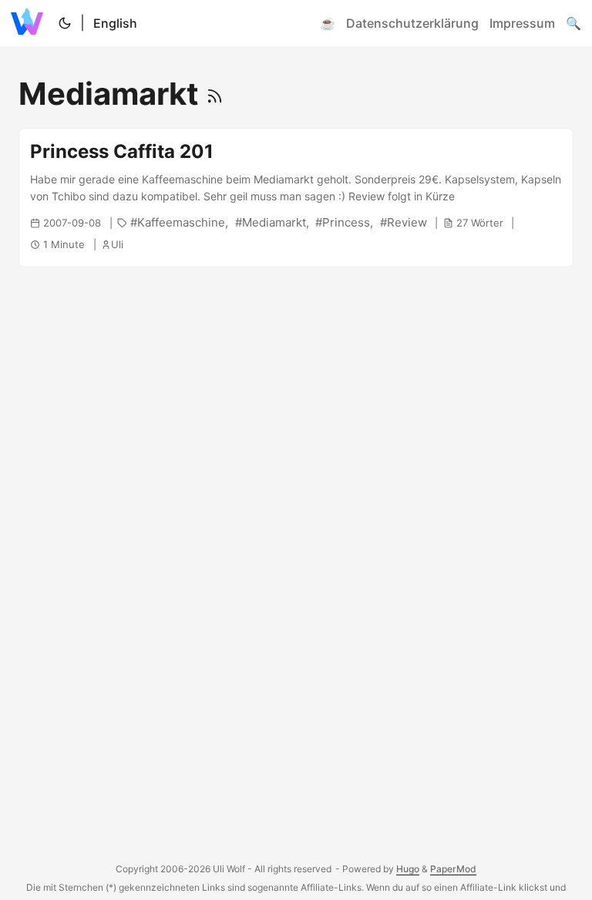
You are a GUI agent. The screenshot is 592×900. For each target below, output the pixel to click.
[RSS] (215, 93)
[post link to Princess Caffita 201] (296, 198)
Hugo (407, 869)
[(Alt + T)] (65, 23)
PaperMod (453, 869)
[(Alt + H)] (30, 23)
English (115, 23)
